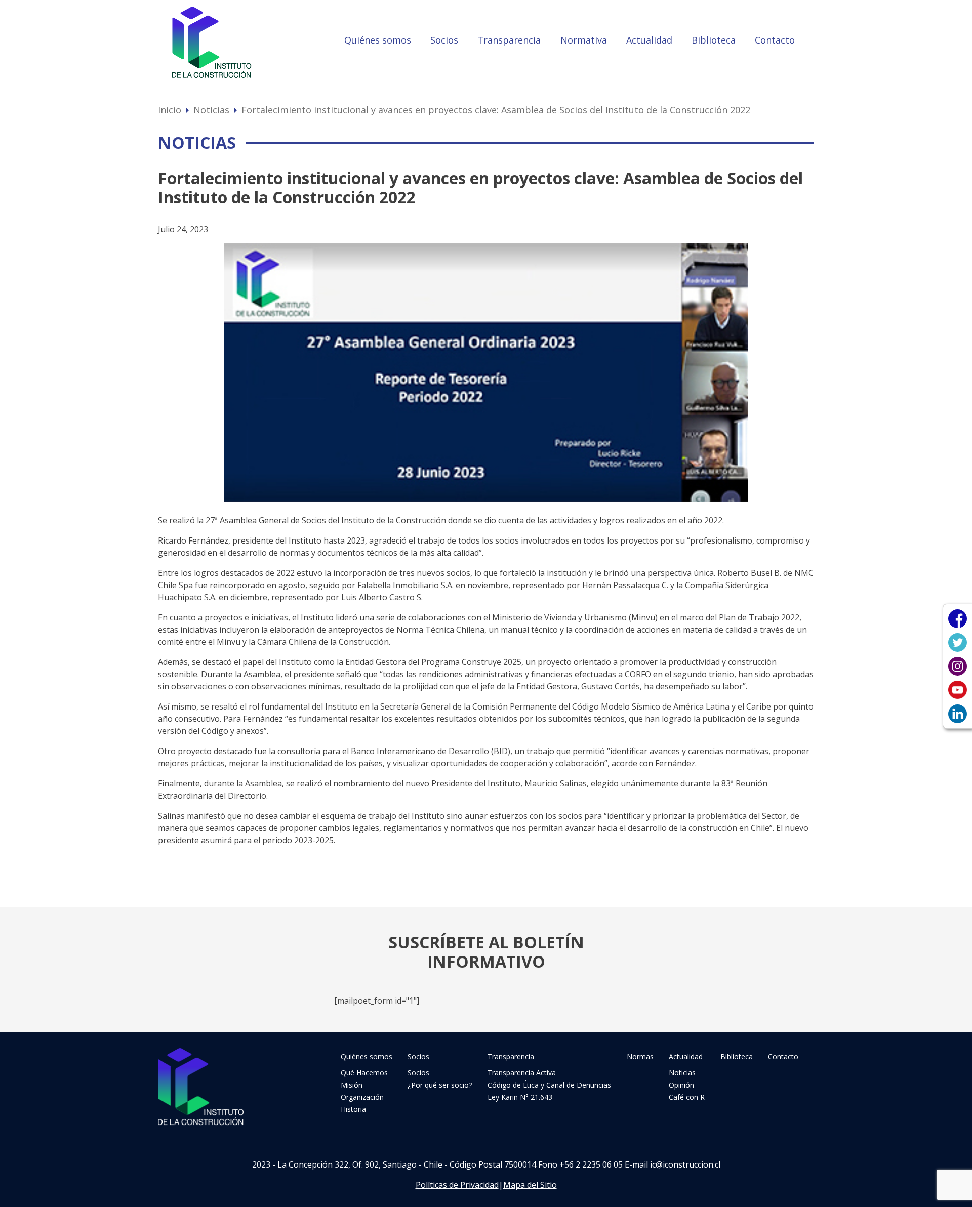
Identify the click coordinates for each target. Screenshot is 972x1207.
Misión (351, 1085)
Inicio (169, 110)
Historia (353, 1109)
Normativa (583, 40)
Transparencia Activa (522, 1072)
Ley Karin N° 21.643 (520, 1097)
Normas (640, 1056)
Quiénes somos (377, 40)
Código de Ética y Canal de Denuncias (549, 1085)
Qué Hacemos (364, 1072)
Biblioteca (714, 40)
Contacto (775, 40)
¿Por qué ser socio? (440, 1085)
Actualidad (649, 40)
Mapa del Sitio (530, 1184)
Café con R (687, 1097)
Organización (362, 1097)
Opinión (681, 1085)
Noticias (211, 110)
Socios (444, 40)
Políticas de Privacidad (457, 1184)
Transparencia (509, 40)
